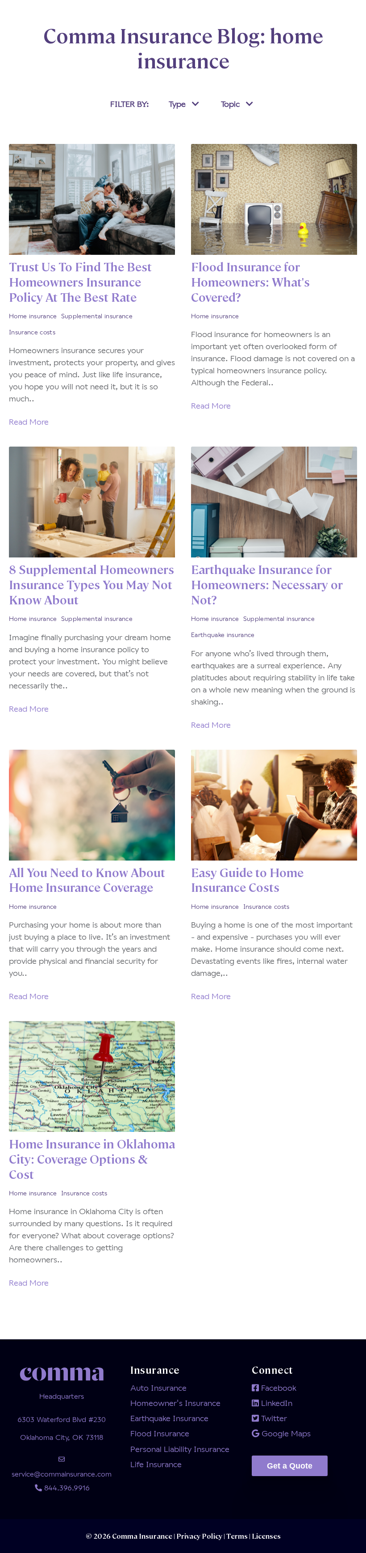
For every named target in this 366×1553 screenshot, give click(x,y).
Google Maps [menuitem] (285, 1433)
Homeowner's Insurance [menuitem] (175, 1403)
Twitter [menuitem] (273, 1418)
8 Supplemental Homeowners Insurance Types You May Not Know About (91, 584)
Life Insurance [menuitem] (156, 1464)
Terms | (238, 1535)
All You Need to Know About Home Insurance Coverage (87, 879)
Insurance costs (32, 332)
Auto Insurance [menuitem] (158, 1388)
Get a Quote (289, 1465)
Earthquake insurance (223, 634)
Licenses (265, 1535)
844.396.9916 (66, 1487)
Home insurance (33, 316)
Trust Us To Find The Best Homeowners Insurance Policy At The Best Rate (80, 281)
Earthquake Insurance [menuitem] (169, 1418)
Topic (231, 104)
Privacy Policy (200, 1535)
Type (178, 104)
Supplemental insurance (97, 316)
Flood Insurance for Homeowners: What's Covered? (250, 281)
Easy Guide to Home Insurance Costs (247, 879)
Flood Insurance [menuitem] (159, 1433)
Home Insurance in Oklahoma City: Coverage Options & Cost (92, 1158)
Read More (29, 421)
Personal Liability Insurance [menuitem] (179, 1449)
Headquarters (61, 1396)
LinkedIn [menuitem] (275, 1403)
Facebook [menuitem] (277, 1388)
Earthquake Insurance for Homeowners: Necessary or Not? (267, 584)
